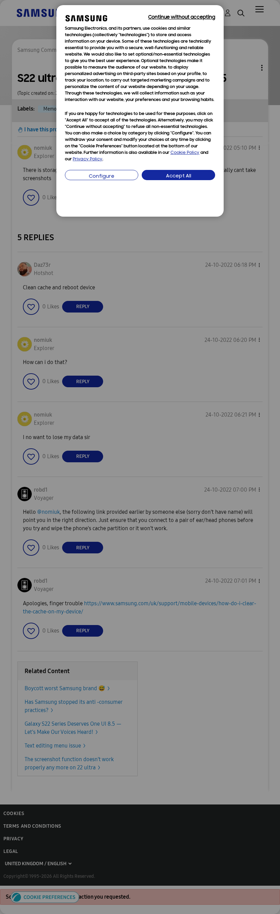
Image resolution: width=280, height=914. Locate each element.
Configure (101, 176)
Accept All (178, 176)
